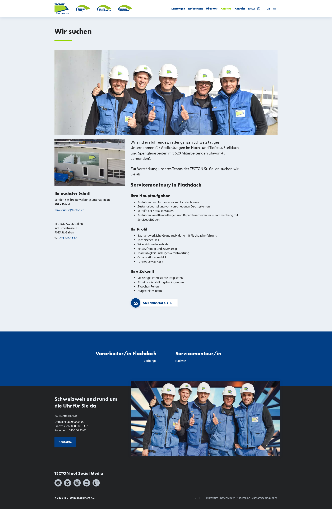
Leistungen (178, 8)
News (252, 8)
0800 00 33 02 (77, 430)
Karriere (226, 8)
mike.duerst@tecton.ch (69, 210)
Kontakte (65, 442)
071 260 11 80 (68, 238)
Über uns (212, 8)
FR (274, 8)
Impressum (211, 497)
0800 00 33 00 (75, 422)
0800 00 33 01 (80, 426)
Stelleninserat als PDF (158, 303)
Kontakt (240, 8)
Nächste (198, 356)
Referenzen (195, 8)
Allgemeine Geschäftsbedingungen (257, 497)
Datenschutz (227, 497)
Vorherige (126, 356)
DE (268, 8)
